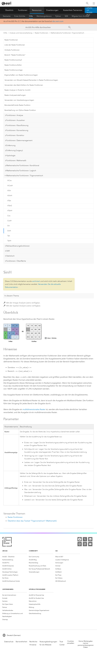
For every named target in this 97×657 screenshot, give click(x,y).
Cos (8, 216)
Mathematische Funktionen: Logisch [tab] (21, 170)
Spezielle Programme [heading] (37, 589)
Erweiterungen (52, 10)
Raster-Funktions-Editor (13, 65)
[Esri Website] (7, 3)
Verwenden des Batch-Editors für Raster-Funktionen (23, 85)
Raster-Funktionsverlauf (13, 60)
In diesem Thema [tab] (11, 296)
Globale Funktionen (12, 50)
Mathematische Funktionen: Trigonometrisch (67, 33)
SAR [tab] (8, 251)
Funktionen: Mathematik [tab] (16, 160)
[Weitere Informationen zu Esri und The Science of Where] (7, 542)
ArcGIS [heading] (4, 551)
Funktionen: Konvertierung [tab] (17, 130)
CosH (9, 221)
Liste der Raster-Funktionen (14, 45)
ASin (9, 191)
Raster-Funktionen (41, 33)
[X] (85, 539)
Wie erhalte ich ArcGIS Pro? (89, 10)
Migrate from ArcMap (80, 16)
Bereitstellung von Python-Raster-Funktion (20, 110)
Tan (8, 236)
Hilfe (31, 16)
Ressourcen (37, 10)
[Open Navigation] (94, 3)
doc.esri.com (57, 21)
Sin (8, 226)
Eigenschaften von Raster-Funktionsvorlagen (21, 75)
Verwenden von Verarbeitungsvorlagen (19, 100)
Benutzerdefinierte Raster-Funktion (17, 105)
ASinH (9, 196)
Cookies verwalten (70, 642)
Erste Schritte (19, 16)
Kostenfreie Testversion (72, 10)
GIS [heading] (56, 551)
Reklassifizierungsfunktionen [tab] (18, 246)
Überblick (9, 10)
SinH (9, 231)
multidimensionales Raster (34, 409)
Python (58, 16)
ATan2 (9, 206)
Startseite (7, 16)
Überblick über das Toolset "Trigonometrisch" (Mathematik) (32, 521)
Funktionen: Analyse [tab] (14, 115)
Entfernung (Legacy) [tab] (14, 150)
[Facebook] (79, 539)
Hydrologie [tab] (10, 155)
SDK (66, 16)
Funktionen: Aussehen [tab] (15, 120)
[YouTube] (90, 544)
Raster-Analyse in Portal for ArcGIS (17, 90)
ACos (9, 180)
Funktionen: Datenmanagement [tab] (19, 140)
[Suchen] (87, 3)
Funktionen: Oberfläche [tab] (16, 261)
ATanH (9, 211)
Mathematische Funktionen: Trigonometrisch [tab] (24, 175)
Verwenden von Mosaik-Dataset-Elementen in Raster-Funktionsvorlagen (31, 80)
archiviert (36, 281)
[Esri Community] (79, 544)
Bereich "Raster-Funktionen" (15, 55)
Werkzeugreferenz (44, 16)
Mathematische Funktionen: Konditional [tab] (22, 165)
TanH (9, 241)
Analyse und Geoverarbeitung (20, 33)
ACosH (10, 186)
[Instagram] (85, 544)
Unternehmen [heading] (7, 589)
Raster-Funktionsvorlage (13, 70)
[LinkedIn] (90, 539)
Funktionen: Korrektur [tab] (15, 135)
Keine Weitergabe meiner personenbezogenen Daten (86, 644)
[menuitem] (14, 556)
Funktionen (22, 10)
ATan (9, 201)
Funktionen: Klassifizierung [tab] (17, 125)
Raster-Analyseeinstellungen (15, 95)
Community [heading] (33, 551)
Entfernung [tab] (10, 145)
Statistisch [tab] (10, 256)
